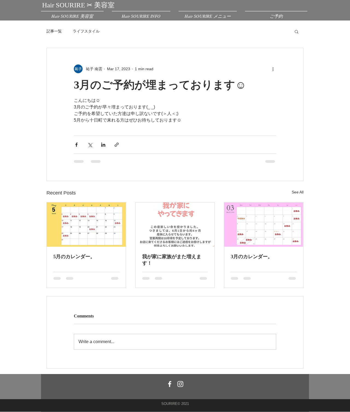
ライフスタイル (86, 31)
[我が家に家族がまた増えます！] (175, 224)
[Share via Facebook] (76, 144)
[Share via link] (116, 144)
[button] (296, 31)
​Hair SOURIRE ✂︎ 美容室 (78, 5)
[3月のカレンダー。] (263, 224)
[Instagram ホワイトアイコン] (180, 384)
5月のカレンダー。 (74, 256)
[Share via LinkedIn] (103, 144)
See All (298, 192)
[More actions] (273, 69)
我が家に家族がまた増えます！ (171, 260)
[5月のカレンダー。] (86, 224)
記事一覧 (54, 31)
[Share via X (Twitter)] (89, 144)
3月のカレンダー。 (252, 256)
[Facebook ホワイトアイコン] (170, 384)
